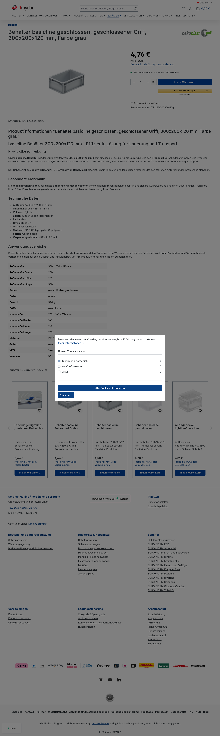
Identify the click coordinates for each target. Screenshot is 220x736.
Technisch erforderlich (75, 361)
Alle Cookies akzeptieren (110, 388)
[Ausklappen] (160, 360)
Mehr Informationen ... (71, 342)
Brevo (65, 371)
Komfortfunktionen (72, 366)
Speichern (66, 395)
